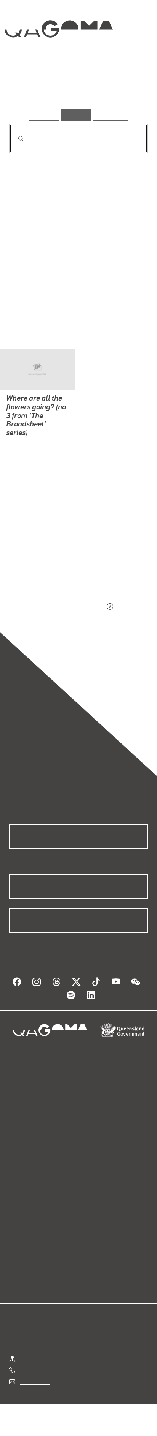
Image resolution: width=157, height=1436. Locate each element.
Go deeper (124, 87)
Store (16, 1196)
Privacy (91, 1406)
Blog (88, 1177)
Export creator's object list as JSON (57, 607)
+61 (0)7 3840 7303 (46, 1361)
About (90, 1186)
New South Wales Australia (43, 256)
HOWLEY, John (26, 444)
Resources (111, 115)
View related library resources (49, 564)
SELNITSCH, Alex (30, 480)
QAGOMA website (33, 1186)
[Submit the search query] (15, 139)
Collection (60, 56)
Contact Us (34, 1372)
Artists (75, 87)
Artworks (29, 87)
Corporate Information (85, 1415)
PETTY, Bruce (24, 471)
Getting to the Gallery (48, 1350)
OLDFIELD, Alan (28, 453)
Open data (22, 1177)
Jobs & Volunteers (43, 1406)
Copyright (126, 1406)
